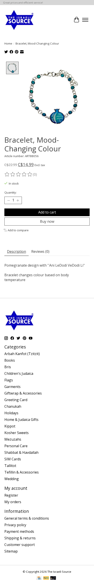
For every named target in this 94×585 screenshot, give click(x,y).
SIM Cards (12, 459)
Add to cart (47, 212)
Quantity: (10, 192)
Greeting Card (15, 399)
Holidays (11, 413)
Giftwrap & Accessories (23, 393)
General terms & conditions (26, 518)
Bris (7, 366)
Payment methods (19, 531)
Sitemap (11, 551)
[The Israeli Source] (19, 19)
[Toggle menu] (85, 19)
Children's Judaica (18, 373)
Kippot (9, 426)
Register (11, 495)
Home (8, 43)
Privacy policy (15, 524)
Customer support (19, 544)
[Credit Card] (39, 578)
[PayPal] (46, 578)
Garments (12, 386)
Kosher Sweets (16, 432)
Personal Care (16, 445)
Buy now (47, 221)
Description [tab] (16, 251)
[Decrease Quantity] (8, 200)
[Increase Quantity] (18, 200)
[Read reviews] (18, 174)
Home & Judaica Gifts (21, 419)
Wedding (11, 478)
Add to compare (18, 230)
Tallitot (10, 465)
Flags (8, 380)
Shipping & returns (20, 538)
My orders (12, 501)
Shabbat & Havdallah (21, 452)
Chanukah (12, 406)
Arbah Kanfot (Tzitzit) (22, 353)
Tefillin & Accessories (21, 472)
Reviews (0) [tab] (40, 251)
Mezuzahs (12, 439)
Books (9, 360)
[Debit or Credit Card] (53, 578)
